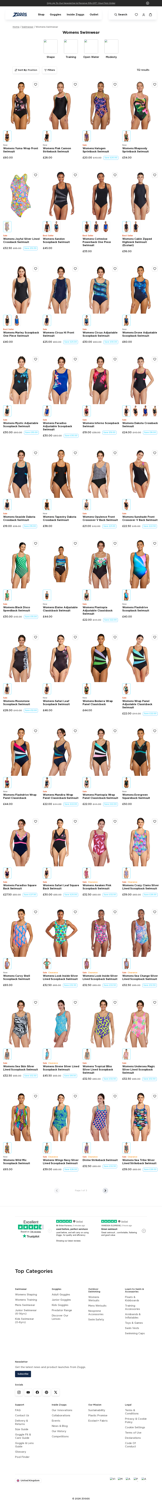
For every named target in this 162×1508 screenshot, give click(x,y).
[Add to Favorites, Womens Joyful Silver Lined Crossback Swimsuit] (35, 175)
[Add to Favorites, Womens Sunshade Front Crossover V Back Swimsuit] (155, 453)
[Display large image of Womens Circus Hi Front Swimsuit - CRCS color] (47, 320)
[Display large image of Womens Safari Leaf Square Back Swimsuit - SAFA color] (47, 873)
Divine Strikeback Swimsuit (100, 1160)
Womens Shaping (26, 1295)
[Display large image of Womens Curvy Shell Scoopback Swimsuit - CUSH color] (7, 963)
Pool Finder (22, 1457)
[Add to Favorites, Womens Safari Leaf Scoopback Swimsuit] (75, 637)
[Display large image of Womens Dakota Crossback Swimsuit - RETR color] (155, 410)
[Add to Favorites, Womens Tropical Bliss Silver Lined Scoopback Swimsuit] (115, 1002)
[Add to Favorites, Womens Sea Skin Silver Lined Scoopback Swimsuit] (35, 1002)
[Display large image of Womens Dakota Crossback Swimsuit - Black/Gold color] (136, 410)
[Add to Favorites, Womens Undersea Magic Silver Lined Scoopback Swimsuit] (155, 1002)
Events (56, 1421)
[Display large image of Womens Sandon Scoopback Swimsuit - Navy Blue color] (56, 226)
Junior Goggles (61, 1300)
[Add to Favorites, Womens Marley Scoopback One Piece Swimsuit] (35, 269)
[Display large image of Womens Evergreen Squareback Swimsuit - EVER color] (126, 782)
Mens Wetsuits (97, 1306)
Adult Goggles (61, 1295)
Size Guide (21, 1429)
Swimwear (27, 27)
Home (16, 27)
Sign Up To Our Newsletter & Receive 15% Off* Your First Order (81, 3)
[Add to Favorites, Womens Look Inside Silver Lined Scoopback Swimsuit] (75, 912)
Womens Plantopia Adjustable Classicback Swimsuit (97, 610)
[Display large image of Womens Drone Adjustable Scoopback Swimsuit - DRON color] (126, 320)
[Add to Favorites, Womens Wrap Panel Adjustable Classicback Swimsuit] (155, 637)
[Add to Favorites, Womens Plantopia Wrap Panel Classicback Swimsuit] (115, 731)
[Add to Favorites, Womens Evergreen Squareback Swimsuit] (155, 731)
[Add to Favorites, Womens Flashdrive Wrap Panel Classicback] (35, 731)
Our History (59, 1431)
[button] (147, 3)
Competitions (60, 1436)
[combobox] (26, 70)
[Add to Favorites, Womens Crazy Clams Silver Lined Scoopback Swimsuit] (155, 821)
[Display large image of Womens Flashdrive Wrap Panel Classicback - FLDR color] (7, 782)
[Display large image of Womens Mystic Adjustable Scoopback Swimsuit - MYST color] (7, 410)
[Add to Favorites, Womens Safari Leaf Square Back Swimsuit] (75, 821)
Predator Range (62, 1310)
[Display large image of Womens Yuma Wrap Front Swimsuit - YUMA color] (7, 136)
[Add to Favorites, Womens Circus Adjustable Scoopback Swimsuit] (115, 269)
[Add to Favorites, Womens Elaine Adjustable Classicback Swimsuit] (75, 543)
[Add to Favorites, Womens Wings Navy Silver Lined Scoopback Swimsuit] (75, 1096)
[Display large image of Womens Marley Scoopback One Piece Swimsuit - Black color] (7, 320)
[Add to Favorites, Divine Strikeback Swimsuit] (115, 1096)
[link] (19, 1392)
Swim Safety (96, 1320)
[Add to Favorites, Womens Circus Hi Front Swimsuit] (75, 269)
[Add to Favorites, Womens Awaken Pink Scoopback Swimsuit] (115, 821)
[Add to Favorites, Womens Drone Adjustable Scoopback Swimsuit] (155, 269)
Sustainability (96, 1410)
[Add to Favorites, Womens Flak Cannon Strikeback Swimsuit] (75, 84)
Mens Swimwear (25, 1305)
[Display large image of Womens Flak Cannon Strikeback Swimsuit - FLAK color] (47, 136)
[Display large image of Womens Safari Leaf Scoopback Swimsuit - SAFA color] (47, 688)
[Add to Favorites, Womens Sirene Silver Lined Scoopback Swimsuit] (75, 1002)
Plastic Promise (97, 1415)
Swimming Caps (135, 1333)
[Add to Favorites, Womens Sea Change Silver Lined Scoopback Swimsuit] (155, 912)
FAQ (17, 1410)
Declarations (133, 1438)
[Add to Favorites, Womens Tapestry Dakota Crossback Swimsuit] (75, 453)
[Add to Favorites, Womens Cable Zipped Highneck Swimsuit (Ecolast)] (155, 175)
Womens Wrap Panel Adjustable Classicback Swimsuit (137, 704)
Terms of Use (133, 1433)
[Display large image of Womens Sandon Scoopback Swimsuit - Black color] (47, 226)
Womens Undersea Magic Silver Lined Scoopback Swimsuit (138, 1069)
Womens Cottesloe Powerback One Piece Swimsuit (97, 242)
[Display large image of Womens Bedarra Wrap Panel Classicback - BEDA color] (87, 688)
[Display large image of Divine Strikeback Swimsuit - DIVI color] (87, 1147)
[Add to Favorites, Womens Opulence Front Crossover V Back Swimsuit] (115, 453)
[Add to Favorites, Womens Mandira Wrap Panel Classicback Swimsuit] (75, 731)
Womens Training (26, 1300)
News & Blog (60, 1426)
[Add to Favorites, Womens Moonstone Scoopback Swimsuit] (35, 637)
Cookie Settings (135, 1427)
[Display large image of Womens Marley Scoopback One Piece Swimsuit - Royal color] (17, 320)
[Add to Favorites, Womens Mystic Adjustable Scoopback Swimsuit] (35, 359)
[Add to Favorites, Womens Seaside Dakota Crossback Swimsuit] (35, 453)
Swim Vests (132, 1328)
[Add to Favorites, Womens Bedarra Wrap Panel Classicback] (115, 637)
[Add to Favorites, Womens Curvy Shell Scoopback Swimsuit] (35, 912)
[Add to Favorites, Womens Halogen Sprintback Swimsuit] (115, 84)
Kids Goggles (60, 1305)
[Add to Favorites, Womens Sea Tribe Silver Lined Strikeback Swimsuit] (155, 1096)
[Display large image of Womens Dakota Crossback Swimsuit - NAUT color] (145, 410)
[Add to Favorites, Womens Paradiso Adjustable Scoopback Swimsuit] (75, 359)
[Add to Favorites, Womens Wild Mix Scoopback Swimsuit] (35, 1096)
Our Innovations (62, 1410)
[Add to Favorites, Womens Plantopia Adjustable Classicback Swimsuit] (115, 543)
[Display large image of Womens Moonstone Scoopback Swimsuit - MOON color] (7, 688)
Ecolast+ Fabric (98, 1421)
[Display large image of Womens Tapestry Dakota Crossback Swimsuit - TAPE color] (47, 504)
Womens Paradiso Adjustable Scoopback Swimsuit (57, 426)
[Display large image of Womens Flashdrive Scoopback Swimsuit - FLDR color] (126, 595)
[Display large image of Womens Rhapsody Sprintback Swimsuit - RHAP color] (126, 136)
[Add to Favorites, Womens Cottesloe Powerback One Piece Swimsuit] (115, 175)
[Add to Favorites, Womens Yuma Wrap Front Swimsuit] (35, 84)
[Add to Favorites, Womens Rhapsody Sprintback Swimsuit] (155, 84)
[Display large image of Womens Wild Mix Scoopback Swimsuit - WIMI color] (7, 1147)
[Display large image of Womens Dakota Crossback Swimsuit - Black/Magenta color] (126, 410)
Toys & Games (134, 1323)
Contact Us (22, 1415)
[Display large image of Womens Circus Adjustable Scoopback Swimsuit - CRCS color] (87, 320)
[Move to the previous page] (57, 1190)
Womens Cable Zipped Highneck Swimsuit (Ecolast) (137, 242)
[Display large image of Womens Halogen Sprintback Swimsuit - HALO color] (87, 136)
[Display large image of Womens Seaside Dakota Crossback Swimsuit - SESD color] (7, 504)
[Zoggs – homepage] (20, 15)
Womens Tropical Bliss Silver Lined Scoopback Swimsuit (98, 1069)
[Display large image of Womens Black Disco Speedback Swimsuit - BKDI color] (7, 595)
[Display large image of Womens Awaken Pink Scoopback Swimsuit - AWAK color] (87, 873)
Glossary (20, 1452)
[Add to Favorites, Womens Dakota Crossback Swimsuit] (155, 359)
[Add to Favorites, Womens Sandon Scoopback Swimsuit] (75, 175)
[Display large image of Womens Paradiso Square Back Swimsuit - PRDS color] (7, 873)
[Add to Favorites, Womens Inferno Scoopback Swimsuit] (115, 359)
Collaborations (61, 1415)
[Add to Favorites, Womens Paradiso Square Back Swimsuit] (35, 821)
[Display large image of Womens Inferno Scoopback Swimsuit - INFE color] (87, 410)
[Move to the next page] (105, 1190)
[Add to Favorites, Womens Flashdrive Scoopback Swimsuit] (155, 543)
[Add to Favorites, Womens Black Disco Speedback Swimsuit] (35, 543)
